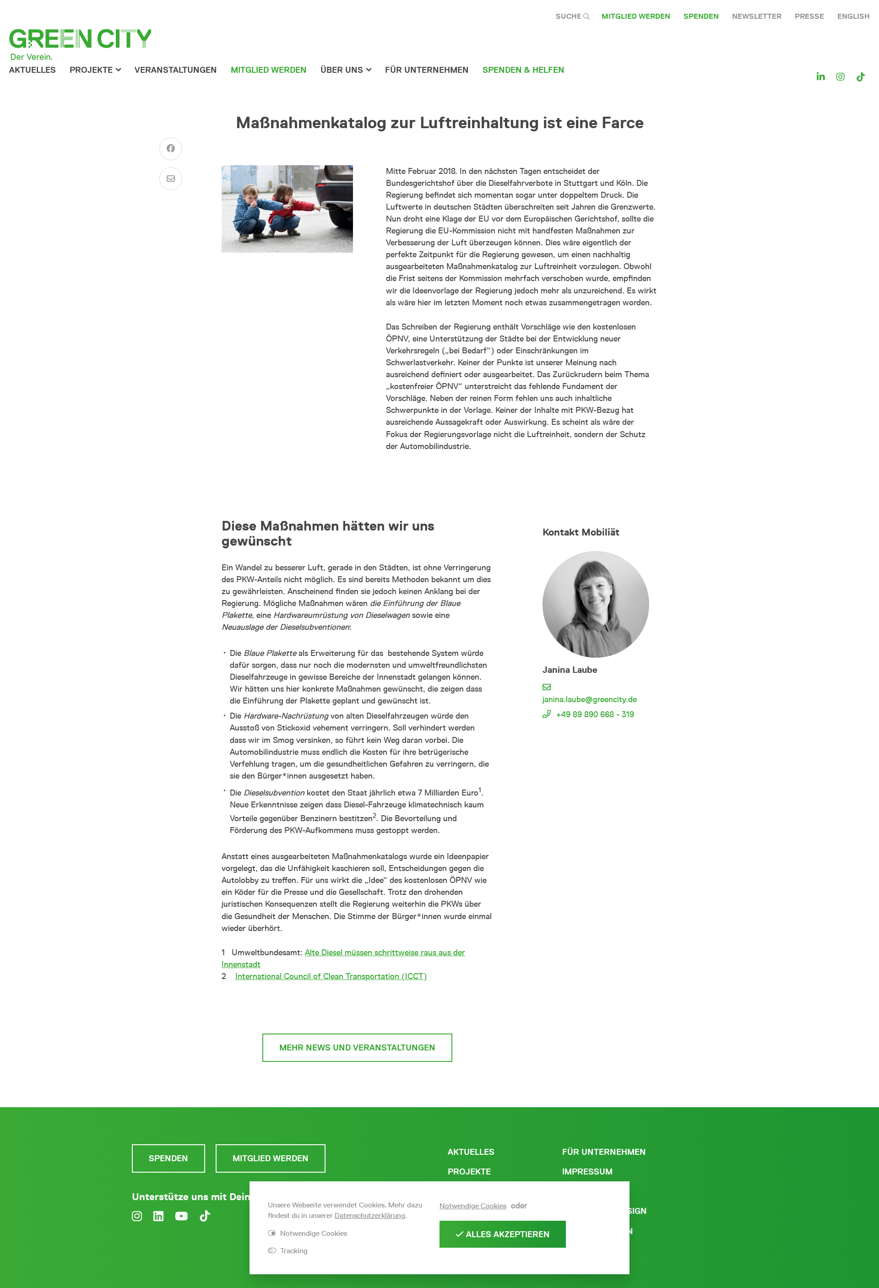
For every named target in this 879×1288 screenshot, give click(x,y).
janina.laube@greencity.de (590, 699)
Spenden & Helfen (523, 70)
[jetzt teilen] (170, 148)
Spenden (701, 16)
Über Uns (341, 70)
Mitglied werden (636, 16)
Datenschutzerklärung (370, 1215)
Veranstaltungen (176, 70)
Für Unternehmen (604, 1152)
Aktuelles (32, 70)
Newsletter (756, 16)
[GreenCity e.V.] (80, 44)
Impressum (587, 1172)
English (853, 16)
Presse (809, 16)
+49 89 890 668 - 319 (595, 714)
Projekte (91, 70)
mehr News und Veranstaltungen (357, 1048)
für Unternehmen (427, 70)
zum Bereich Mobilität (357, 1008)
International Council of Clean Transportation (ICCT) (331, 976)
